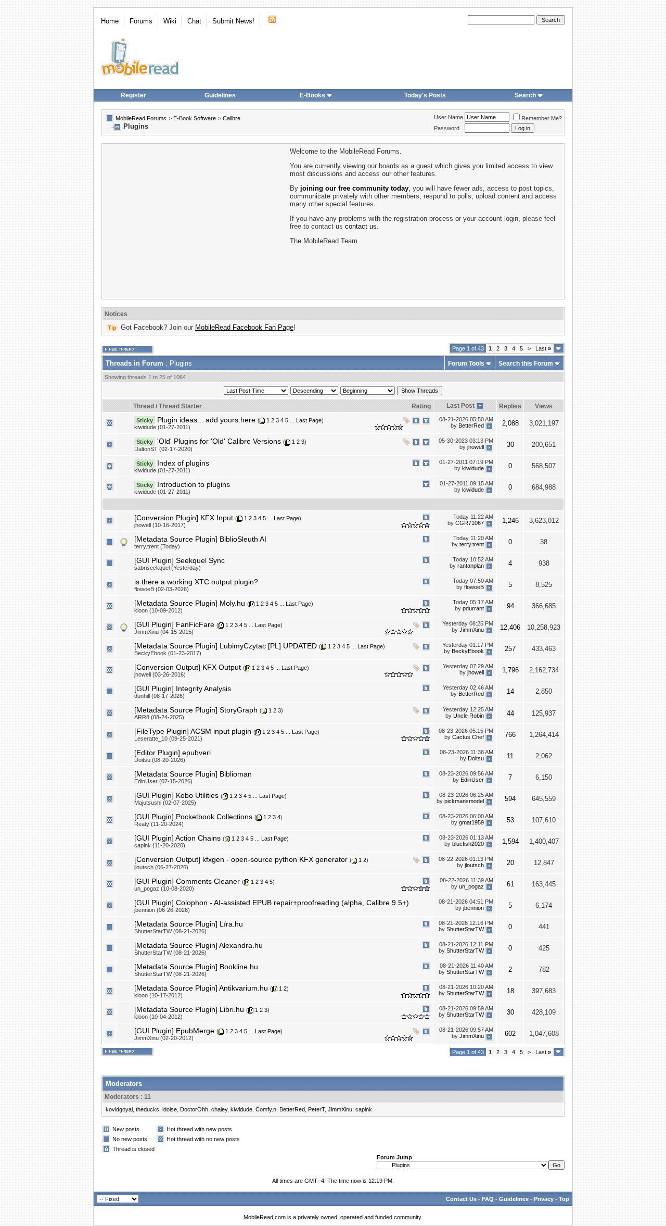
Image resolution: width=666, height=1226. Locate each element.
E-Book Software (194, 118)
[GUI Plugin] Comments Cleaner (187, 881)
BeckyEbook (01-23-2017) (167, 653)
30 (510, 444)
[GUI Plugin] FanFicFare (174, 624)
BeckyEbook (468, 651)
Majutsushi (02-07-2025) (165, 802)
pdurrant (473, 609)
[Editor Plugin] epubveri (172, 752)
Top (564, 1199)
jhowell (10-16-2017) (160, 525)
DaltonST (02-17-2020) (163, 449)
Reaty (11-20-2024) (159, 824)
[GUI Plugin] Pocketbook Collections (193, 816)
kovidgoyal (119, 1109)
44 (510, 713)
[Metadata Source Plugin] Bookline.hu (196, 966)
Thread (143, 406)
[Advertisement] (195, 220)
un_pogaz (471, 887)
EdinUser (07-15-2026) (163, 781)
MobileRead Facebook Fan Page (244, 327)
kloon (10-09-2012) (158, 610)
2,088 (510, 423)
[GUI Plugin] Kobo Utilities (176, 795)
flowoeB (474, 587)
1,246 (510, 520)
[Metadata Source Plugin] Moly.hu (189, 603)
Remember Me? (541, 118)
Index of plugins (183, 463)
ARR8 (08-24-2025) (159, 717)
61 (510, 884)
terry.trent (471, 545)
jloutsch (474, 865)
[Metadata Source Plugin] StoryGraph (196, 710)
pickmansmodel (464, 801)
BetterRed (471, 425)
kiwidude (473, 468)
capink (363, 1109)
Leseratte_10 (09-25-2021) (168, 738)
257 (510, 649)
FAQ (488, 1199)
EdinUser (472, 780)
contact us (361, 226)
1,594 (510, 841)
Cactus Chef (468, 737)
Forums (141, 21)
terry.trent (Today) (157, 546)
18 (510, 991)
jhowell (475, 447)
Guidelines (220, 95)
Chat (194, 21)
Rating (421, 406)
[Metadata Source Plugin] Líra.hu (188, 924)
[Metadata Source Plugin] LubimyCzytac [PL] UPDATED (225, 646)
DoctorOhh (194, 1109)
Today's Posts (425, 95)
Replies (510, 406)
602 (510, 1033)
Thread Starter (180, 406)
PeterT (316, 1109)
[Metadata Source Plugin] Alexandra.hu (198, 945)
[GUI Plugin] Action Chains (177, 838)
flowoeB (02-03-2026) (161, 589)
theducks (147, 1109)
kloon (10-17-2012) (158, 995)
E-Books (312, 95)
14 (510, 691)
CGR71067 (469, 523)
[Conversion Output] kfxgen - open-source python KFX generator (241, 859)
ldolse (169, 1109)
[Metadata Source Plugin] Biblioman (193, 774)
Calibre (231, 118)
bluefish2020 (468, 844)
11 (510, 756)
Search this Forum (525, 363)
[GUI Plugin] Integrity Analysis (182, 688)
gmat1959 (471, 822)
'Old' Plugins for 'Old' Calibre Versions (219, 441)
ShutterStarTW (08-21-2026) (170, 931)
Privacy (544, 1199)
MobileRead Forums (141, 118)
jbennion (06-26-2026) (162, 910)
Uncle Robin (468, 715)
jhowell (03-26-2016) (160, 674)
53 (510, 820)
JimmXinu (471, 630)
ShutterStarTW (465, 930)
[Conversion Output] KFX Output (187, 667)
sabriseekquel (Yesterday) (167, 568)
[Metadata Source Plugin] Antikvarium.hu (201, 988)
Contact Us (461, 1199)
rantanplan (470, 566)
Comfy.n (265, 1109)
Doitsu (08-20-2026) (159, 760)
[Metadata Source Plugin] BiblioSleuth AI (200, 539)
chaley (219, 1109)
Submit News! (233, 21)
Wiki (169, 21)
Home (110, 21)
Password (446, 128)
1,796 (510, 670)
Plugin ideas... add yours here (206, 420)
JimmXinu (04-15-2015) (164, 632)
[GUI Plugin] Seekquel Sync (179, 560)
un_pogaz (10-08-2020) (164, 888)
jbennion (473, 908)
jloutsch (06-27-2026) (161, 867)
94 (510, 606)
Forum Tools (466, 363)
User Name (448, 117)
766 (510, 735)
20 (510, 863)
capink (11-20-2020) (159, 845)
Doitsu (476, 758)
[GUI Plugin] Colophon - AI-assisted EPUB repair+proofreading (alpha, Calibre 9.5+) (271, 902)
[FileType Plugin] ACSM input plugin (192, 731)
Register (133, 95)
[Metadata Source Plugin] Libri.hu (189, 1009)
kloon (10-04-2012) (158, 1017)
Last (543, 348)
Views (544, 406)
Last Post (460, 405)
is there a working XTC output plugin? (196, 582)
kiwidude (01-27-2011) (162, 427)
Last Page (309, 420)
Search (525, 95)
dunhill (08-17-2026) (159, 696)
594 (510, 799)
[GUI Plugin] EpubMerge (174, 1031)
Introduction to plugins (193, 484)
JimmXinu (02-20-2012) (164, 1038)
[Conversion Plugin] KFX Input (183, 518)
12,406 (510, 627)
